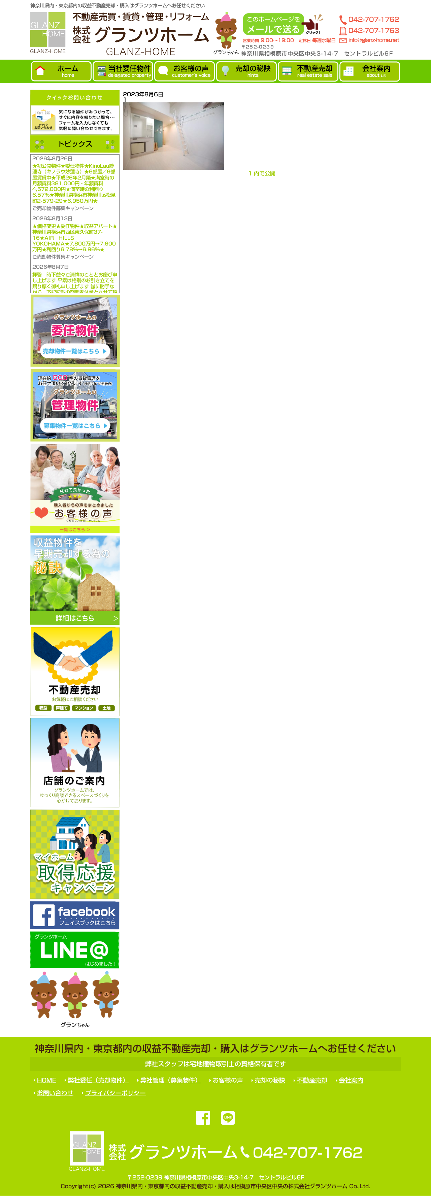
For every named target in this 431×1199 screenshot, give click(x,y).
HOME (46, 1080)
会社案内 (351, 1080)
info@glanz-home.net (374, 40)
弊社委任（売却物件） (98, 1080)
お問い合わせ (55, 1093)
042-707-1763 (374, 30)
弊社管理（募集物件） (170, 1080)
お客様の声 (228, 1080)
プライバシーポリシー (115, 1093)
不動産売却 (312, 1080)
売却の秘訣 (270, 1080)
